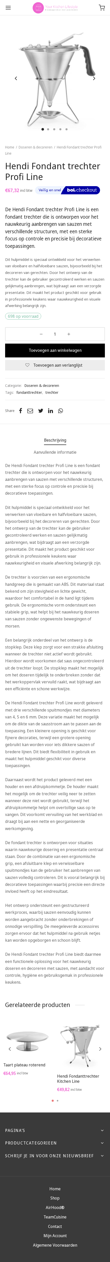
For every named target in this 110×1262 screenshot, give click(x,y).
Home (9, 147)
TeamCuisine (55, 1217)
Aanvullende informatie (55, 452)
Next (94, 78)
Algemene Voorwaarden (55, 1245)
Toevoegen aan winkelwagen (55, 350)
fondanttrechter (29, 392)
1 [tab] (53, 1101)
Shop (55, 1198)
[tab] (55, 440)
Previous (16, 78)
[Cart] (102, 8)
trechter (52, 392)
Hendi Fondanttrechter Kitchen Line (78, 1079)
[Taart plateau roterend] (28, 1038)
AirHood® (55, 1207)
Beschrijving (55, 440)
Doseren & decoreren (35, 147)
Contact (55, 1226)
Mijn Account (55, 1235)
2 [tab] (57, 1100)
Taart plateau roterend (24, 1065)
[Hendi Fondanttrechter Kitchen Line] (82, 1045)
